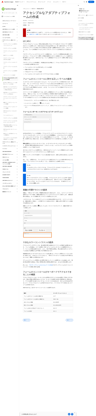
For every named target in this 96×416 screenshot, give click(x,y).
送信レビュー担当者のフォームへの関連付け (10, 134)
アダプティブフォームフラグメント (10, 51)
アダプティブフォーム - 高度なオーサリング (9, 142)
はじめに (4, 26)
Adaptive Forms (31, 22)
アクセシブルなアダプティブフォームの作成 (10, 78)
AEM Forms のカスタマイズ (7, 180)
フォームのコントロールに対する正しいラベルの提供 (86, 24)
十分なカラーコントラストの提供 (86, 34)
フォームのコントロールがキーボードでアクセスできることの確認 (86, 38)
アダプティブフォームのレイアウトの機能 (10, 107)
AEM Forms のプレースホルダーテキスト (10, 111)
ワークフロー (5, 148)
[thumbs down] (72, 414)
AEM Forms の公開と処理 (7, 166)
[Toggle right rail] (78, 5)
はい (81, 12)
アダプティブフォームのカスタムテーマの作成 (40, 265)
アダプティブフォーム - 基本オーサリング (9, 41)
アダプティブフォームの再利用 (10, 118)
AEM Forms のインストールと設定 (9, 29)
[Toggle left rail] (17, 5)
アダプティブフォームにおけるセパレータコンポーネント (10, 121)
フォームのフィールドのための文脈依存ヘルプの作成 (10, 138)
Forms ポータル (5, 169)
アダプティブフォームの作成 (9, 48)
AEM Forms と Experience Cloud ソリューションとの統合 (9, 163)
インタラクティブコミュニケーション (9, 145)
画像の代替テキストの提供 (84, 32)
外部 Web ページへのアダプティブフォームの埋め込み (10, 93)
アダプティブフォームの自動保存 (10, 71)
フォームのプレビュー (8, 115)
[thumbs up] (69, 414)
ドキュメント (26, 8)
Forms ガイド (40, 8)
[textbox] (9, 13)
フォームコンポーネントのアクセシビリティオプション (86, 28)
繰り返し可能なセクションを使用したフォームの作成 (10, 83)
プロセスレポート (6, 188)
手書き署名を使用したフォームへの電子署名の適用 (10, 125)
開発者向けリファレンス (7, 191)
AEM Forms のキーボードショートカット (10, 130)
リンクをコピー (91, 15)
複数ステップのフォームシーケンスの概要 (10, 103)
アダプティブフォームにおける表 (10, 67)
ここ (62, 34)
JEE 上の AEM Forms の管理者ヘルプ (9, 186)
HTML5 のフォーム (6, 157)
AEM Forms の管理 (6, 34)
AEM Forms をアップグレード (8, 32)
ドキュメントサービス (6, 171)
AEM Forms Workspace (7, 151)
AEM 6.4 (33, 8)
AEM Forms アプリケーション (8, 154)
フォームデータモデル (6, 37)
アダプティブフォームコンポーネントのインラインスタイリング (10, 98)
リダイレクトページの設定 (9, 75)
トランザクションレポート (7, 183)
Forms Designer (6, 177)
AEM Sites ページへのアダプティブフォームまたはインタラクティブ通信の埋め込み (10, 88)
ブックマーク (82, 15)
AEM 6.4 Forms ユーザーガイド (9, 20)
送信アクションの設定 (8, 55)
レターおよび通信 (6, 159)
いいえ (86, 12)
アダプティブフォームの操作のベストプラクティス (10, 44)
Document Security (6, 174)
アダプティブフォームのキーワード (10, 63)
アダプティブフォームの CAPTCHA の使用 (8, 58)
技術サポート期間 (33, 34)
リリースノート (5, 23)
